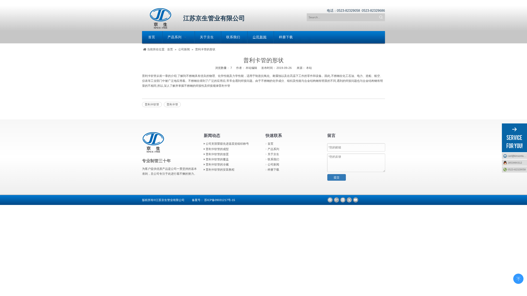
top (518, 278)
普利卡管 (224, 85)
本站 (309, 67)
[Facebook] (330, 199)
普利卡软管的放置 (217, 154)
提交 (336, 177)
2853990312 (515, 162)
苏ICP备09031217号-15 (219, 200)
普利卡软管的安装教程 (220, 169)
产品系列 (273, 149)
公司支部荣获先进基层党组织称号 (227, 143)
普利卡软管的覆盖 (217, 159)
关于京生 (273, 154)
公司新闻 (273, 164)
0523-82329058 (517, 169)
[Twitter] (349, 199)
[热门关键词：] (381, 17)
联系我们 (273, 159)
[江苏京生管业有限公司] (160, 18)
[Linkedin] (342, 199)
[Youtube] (355, 199)
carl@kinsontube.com (517, 156)
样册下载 (273, 169)
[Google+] (336, 199)
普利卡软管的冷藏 (217, 164)
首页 (270, 143)
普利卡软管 (149, 75)
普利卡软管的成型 (217, 149)
